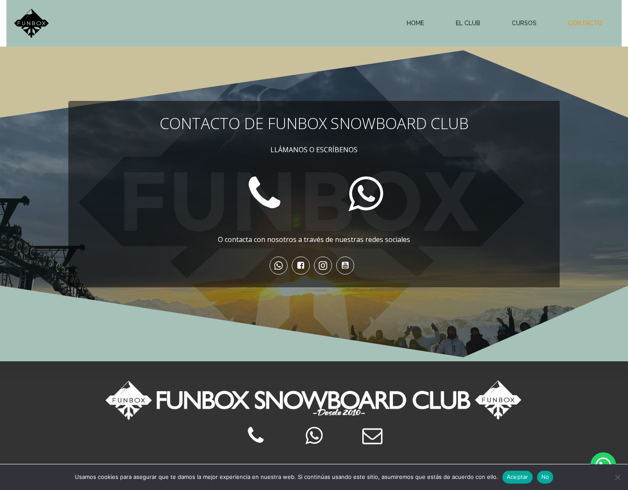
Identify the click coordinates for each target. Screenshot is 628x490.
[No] (617, 477)
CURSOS (524, 23)
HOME (415, 23)
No (545, 476)
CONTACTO (585, 23)
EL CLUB (468, 23)
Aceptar (517, 476)
